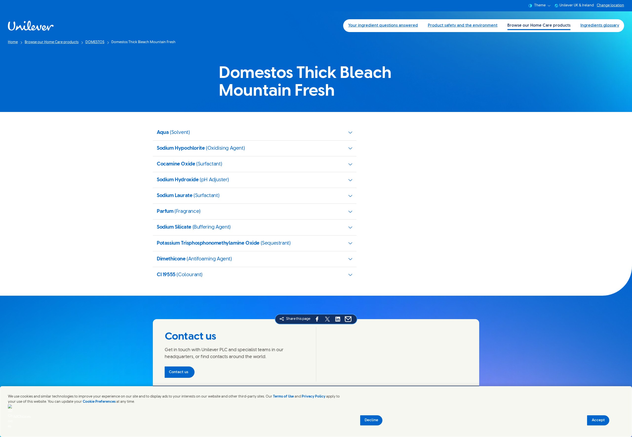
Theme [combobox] (540, 5)
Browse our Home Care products (539, 25)
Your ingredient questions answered (383, 25)
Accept (598, 420)
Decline (371, 420)
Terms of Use (283, 397)
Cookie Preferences (99, 402)
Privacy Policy (313, 397)
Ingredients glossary (599, 25)
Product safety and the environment (462, 25)
